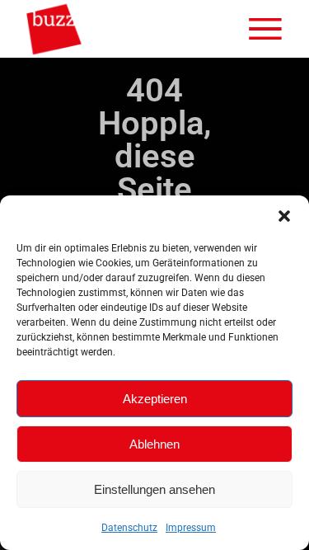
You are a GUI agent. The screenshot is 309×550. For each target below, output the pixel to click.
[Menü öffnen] (265, 29)
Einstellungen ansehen (154, 489)
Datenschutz (129, 528)
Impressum (191, 528)
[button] (284, 216)
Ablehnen (154, 444)
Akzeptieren (155, 399)
